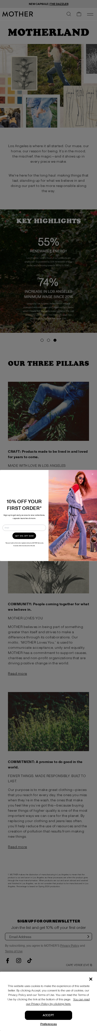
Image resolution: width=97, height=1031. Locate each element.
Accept (48, 1015)
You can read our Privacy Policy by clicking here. (58, 1001)
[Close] (90, 979)
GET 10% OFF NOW (24, 536)
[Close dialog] (93, 474)
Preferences (48, 1024)
